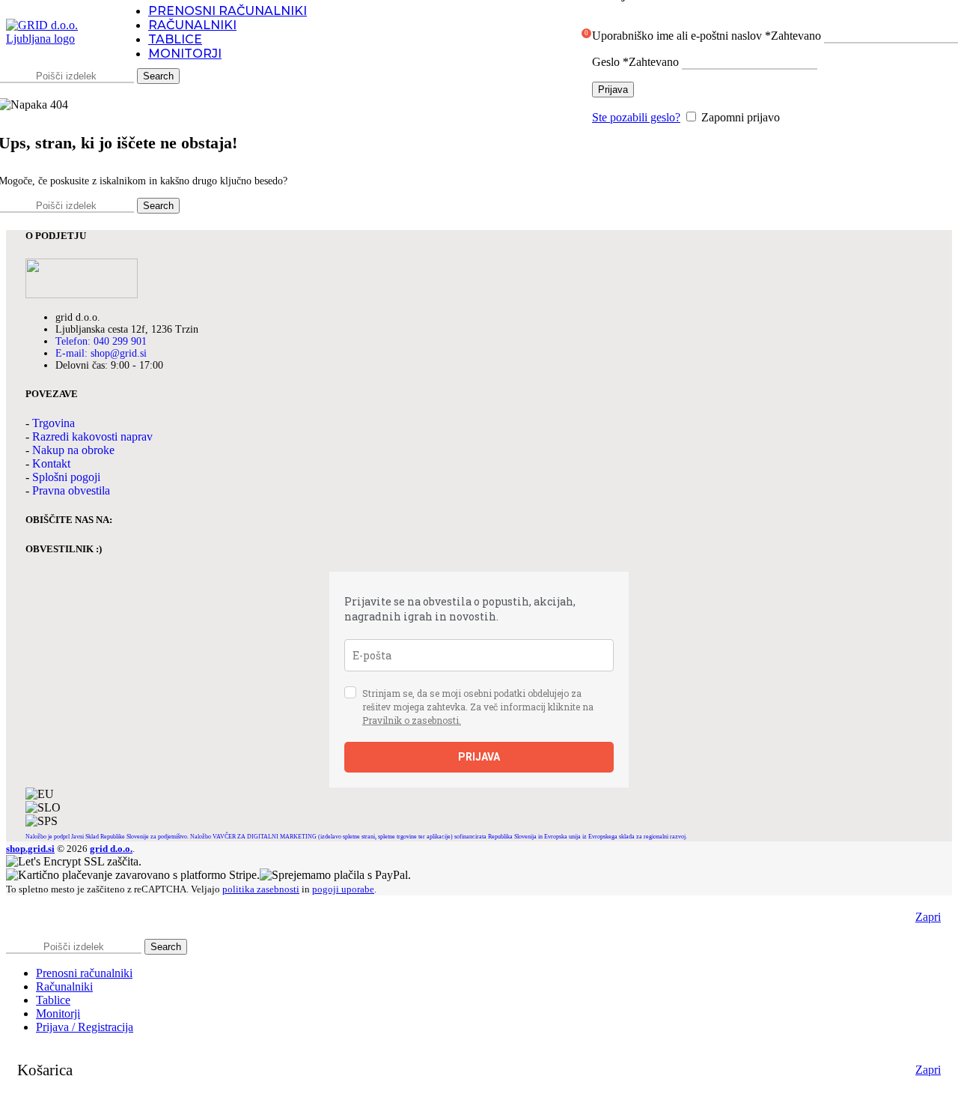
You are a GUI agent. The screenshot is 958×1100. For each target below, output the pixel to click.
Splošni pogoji (66, 477)
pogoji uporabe (343, 889)
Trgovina (53, 423)
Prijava (613, 89)
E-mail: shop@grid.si (101, 353)
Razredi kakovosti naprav (92, 436)
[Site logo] (54, 38)
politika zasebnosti (260, 889)
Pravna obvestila (71, 490)
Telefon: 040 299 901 (101, 341)
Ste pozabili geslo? (636, 117)
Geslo (635, 61)
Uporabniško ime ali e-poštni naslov (706, 35)
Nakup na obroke (73, 450)
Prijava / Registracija (84, 1027)
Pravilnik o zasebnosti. (411, 720)
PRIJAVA (479, 757)
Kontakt (51, 463)
